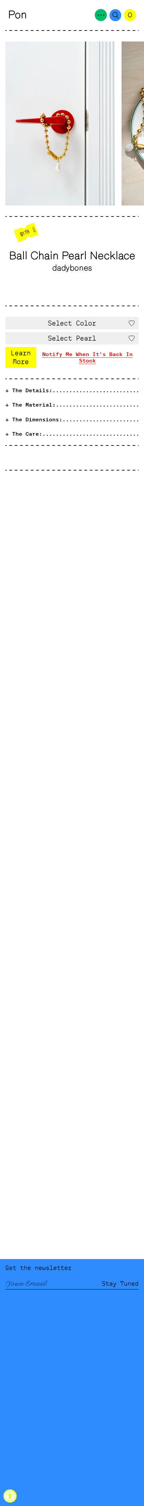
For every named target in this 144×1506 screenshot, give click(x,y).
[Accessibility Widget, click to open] (10, 1496)
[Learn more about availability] (72, 357)
